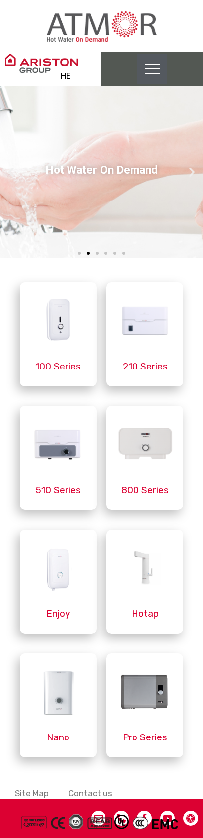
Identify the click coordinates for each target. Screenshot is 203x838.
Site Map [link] (32, 793)
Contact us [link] (90, 793)
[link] (101, 26)
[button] (79, 253)
